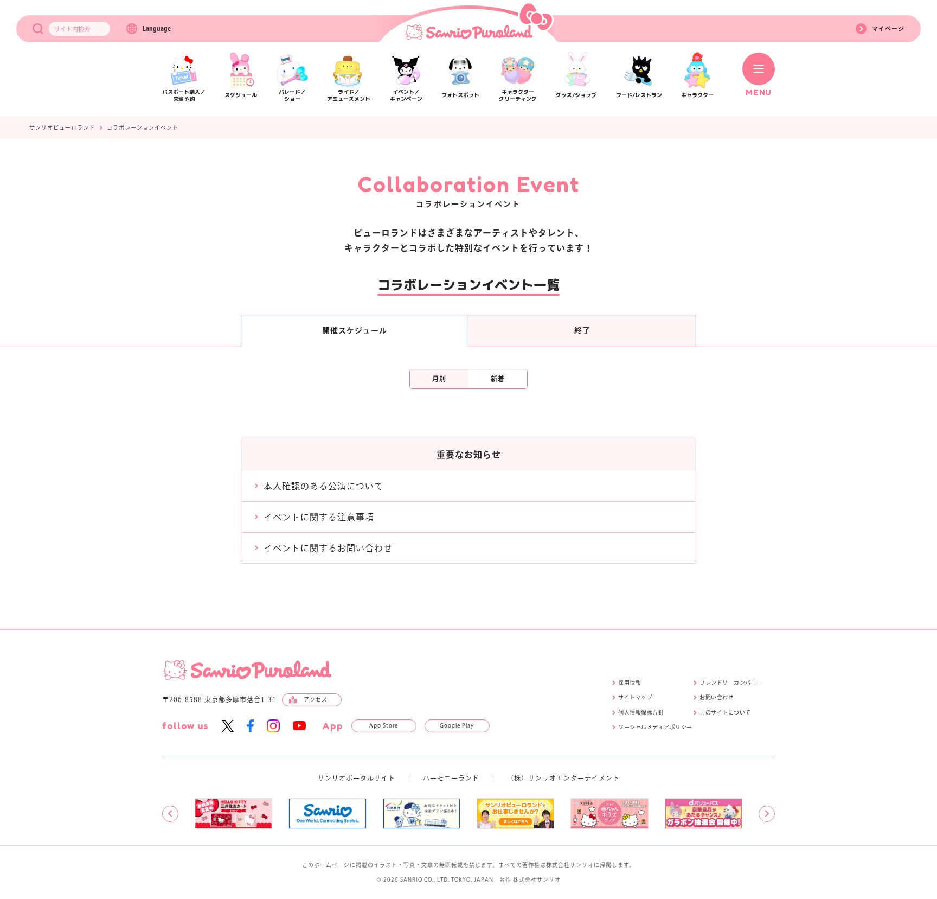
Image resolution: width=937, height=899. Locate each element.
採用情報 (629, 682)
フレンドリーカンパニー (730, 682)
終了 (582, 330)
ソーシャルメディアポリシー (655, 727)
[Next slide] (767, 814)
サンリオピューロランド (62, 127)
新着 (498, 378)
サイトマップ (635, 697)
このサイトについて (725, 712)
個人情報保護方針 (641, 712)
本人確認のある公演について (323, 486)
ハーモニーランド (451, 778)
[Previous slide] (170, 814)
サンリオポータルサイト (356, 778)
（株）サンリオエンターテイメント (563, 778)
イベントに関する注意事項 (319, 517)
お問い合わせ (716, 697)
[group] (233, 813)
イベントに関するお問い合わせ (328, 548)
